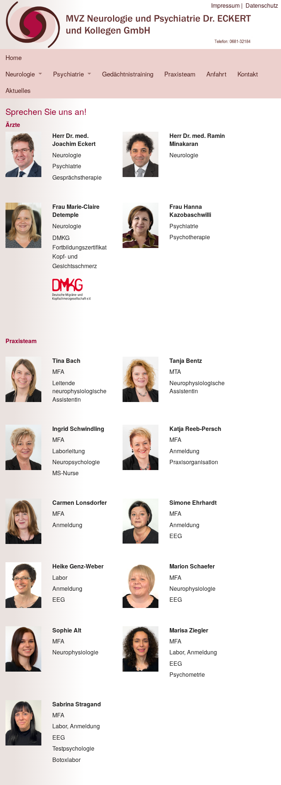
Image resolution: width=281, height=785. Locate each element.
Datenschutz (262, 5)
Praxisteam (179, 73)
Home (13, 57)
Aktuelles (18, 90)
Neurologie (20, 73)
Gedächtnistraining (127, 73)
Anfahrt (216, 73)
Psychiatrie (68, 73)
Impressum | (227, 5)
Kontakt (247, 73)
